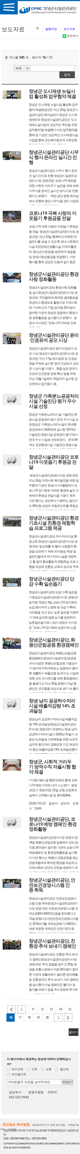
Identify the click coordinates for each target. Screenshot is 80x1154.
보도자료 (69, 29)
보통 (48, 1069)
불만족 (64, 1069)
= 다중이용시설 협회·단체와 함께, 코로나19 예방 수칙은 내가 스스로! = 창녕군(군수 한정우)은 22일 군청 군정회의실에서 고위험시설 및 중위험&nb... (53, 787)
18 (29, 1017)
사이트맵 (11, 1129)
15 (69, 1009)
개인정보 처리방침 (16, 1125)
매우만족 (17, 1069)
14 (60, 1009)
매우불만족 (18, 1074)
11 (33, 1009)
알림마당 (51, 29)
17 (19, 1017)
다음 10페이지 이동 (58, 1017)
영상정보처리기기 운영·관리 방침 (48, 1125)
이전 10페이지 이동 (22, 1009)
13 (51, 1009)
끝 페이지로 (68, 1017)
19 (38, 1017)
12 (42, 1009)
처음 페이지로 (12, 1009)
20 (47, 1017)
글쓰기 (73, 1032)
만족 (34, 1069)
